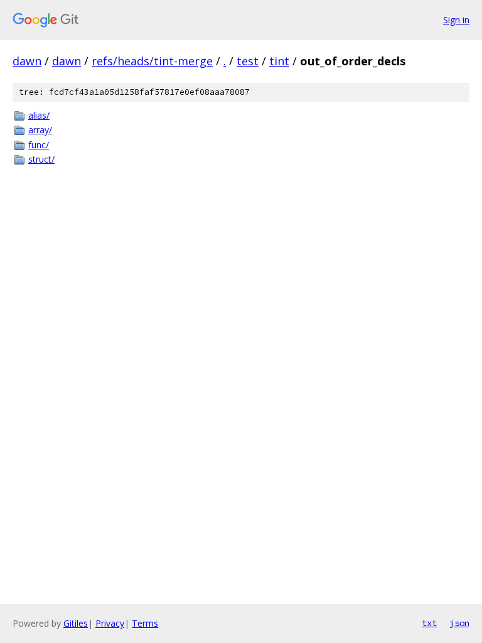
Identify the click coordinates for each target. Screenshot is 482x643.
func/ (38, 145)
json (459, 623)
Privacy (109, 623)
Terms (145, 623)
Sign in (456, 20)
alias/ (39, 115)
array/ (40, 130)
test (248, 60)
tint (279, 60)
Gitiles (75, 623)
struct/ (41, 159)
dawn (27, 60)
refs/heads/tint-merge (152, 60)
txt (429, 623)
